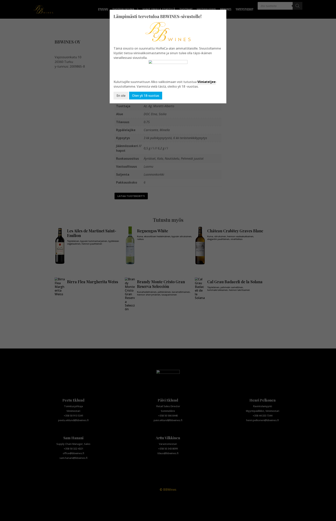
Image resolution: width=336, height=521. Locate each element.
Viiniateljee (206, 82)
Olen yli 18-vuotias (145, 95)
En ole (120, 95)
